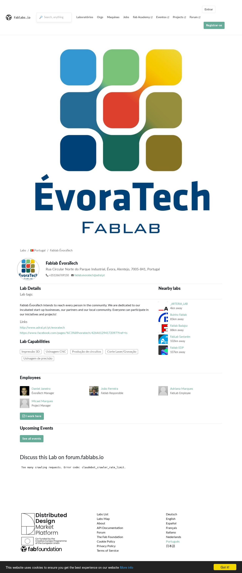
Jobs (126, 17)
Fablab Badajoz (179, 325)
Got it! (225, 567)
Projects (178, 17)
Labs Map (103, 518)
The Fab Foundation (110, 537)
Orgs (100, 17)
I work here (33, 416)
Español (171, 523)
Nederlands (173, 537)
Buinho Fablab (178, 314)
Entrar (209, 9)
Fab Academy (141, 17)
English (170, 518)
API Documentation (110, 527)
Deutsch (171, 514)
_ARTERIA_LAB (179, 303)
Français (171, 527)
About (101, 523)
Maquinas (113, 17)
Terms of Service (108, 550)
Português (173, 541)
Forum (194, 17)
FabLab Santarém (180, 336)
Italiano (171, 532)
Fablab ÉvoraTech (61, 250)
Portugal (39, 250)
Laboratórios (84, 17)
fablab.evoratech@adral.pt (89, 275)
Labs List (102, 514)
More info (126, 567)
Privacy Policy (106, 546)
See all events (31, 438)
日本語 (170, 546)
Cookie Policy (106, 541)
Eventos (161, 17)
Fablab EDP (177, 347)
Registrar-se (214, 25)
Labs (23, 250)
